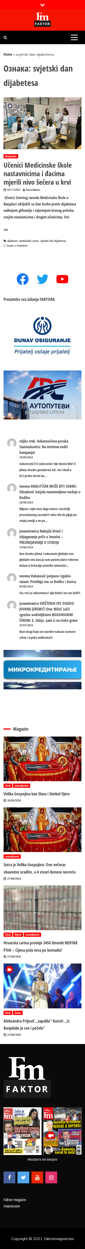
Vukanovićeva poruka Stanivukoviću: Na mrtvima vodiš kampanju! (43, 447)
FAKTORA (47, 299)
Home (8, 54)
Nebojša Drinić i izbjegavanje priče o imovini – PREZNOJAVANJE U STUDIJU (41, 537)
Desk (8, 786)
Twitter (23, 1177)
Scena (18, 1013)
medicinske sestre (29, 241)
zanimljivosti (22, 786)
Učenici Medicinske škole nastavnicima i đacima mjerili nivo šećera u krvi (38, 173)
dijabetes (12, 241)
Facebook (9, 1177)
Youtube (37, 1177)
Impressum (12, 1206)
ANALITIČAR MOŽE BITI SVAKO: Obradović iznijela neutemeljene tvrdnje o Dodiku (50, 492)
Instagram (51, 1177)
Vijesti (18, 935)
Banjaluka (11, 156)
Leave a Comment (17, 245)
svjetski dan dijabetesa (53, 241)
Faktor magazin (15, 1199)
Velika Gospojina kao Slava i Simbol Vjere (37, 794)
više (6, 230)
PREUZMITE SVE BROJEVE (42, 1159)
